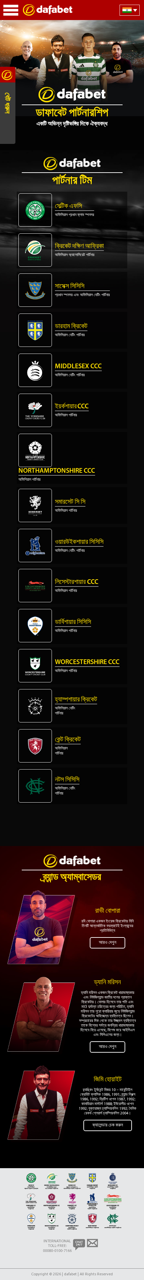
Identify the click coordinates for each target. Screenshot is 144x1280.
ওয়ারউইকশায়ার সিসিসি (79, 542)
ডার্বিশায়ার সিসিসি (73, 622)
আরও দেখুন (107, 942)
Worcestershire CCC (87, 662)
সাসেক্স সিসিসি (69, 286)
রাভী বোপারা (107, 911)
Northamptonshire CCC (56, 471)
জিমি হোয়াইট (108, 1079)
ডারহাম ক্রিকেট (71, 326)
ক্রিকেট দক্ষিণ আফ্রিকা (79, 246)
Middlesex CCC (78, 366)
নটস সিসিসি (67, 780)
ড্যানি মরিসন (107, 982)
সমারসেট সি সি (70, 502)
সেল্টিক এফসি (68, 206)
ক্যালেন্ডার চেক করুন (107, 1125)
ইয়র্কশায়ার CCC (72, 406)
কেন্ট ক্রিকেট (68, 739)
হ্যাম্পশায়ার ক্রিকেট (76, 699)
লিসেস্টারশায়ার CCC (76, 582)
